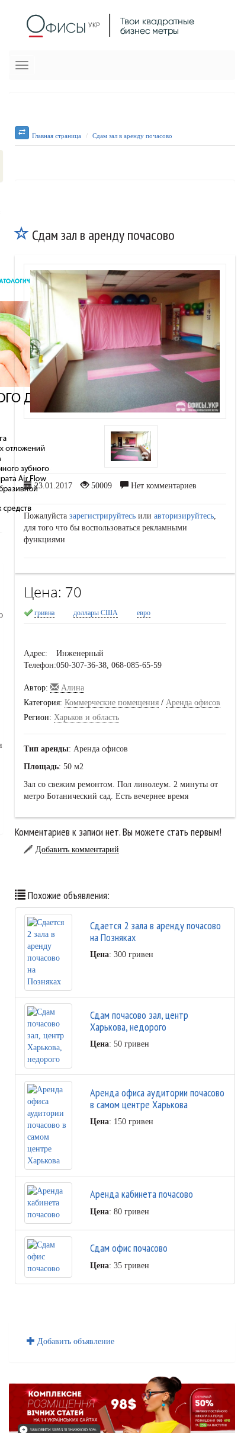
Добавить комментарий (77, 849)
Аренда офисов (193, 702)
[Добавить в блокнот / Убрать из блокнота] (22, 235)
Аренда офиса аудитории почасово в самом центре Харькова (157, 1098)
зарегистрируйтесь (102, 515)
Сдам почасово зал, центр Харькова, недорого (139, 1021)
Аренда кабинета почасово (141, 1194)
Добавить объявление (74, 1341)
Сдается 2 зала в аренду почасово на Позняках (155, 931)
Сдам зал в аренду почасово (132, 135)
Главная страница (56, 135)
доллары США (95, 613)
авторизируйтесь (184, 515)
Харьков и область (86, 717)
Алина (71, 687)
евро (143, 613)
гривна (44, 613)
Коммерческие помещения (112, 702)
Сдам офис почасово (129, 1248)
